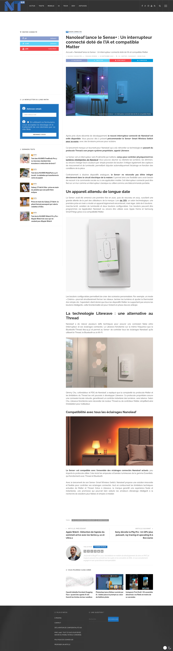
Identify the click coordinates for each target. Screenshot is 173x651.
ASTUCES (83, 6)
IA (59, 6)
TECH (65, 6)
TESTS (41, 6)
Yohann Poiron (91, 56)
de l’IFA (123, 200)
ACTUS (32, 6)
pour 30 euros (72, 141)
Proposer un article (62, 644)
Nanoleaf (132, 56)
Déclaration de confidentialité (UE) (68, 627)
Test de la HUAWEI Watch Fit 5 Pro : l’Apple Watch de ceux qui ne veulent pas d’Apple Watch (44, 218)
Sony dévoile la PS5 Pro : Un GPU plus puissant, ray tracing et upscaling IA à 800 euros (134, 535)
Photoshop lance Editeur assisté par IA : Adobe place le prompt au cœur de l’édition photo (109, 594)
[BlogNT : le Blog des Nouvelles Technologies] (14, 6)
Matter (124, 56)
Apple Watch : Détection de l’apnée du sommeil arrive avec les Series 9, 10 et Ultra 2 (85, 535)
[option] (79, 586)
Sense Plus (141, 56)
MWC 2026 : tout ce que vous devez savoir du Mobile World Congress (67, 634)
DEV (73, 6)
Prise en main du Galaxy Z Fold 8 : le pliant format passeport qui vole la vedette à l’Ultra (45, 204)
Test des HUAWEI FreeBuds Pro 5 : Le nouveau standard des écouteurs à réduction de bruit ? (44, 161)
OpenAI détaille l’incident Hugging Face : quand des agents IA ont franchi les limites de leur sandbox (79, 594)
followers (53, 38)
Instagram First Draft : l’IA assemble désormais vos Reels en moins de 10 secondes (139, 594)
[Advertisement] (45, 19)
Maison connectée (74, 32)
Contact (57, 623)
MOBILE (51, 6)
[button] (167, 648)
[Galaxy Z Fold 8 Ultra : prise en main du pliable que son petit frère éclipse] (24, 187)
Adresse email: (34, 109)
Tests (34, 155)
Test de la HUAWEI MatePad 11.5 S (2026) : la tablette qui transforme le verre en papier (45, 175)
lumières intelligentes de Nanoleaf (82, 160)
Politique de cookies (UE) (63, 640)
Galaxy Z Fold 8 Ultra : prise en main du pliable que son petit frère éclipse (45, 189)
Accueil (69, 52)
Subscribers (52, 49)
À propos (57, 618)
